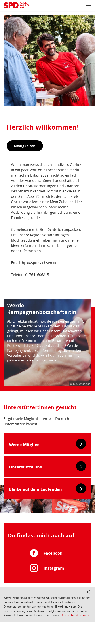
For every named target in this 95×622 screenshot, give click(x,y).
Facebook (53, 553)
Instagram (54, 568)
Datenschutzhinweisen (75, 615)
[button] (88, 592)
